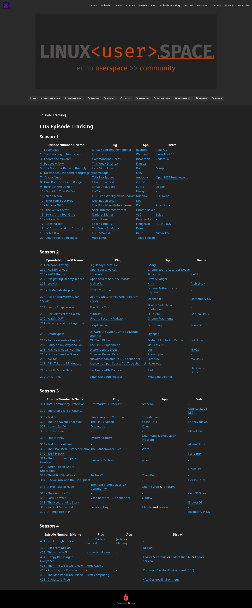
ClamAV (147, 498)
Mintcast (95, 314)
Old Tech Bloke (100, 340)
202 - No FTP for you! (54, 269)
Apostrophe (156, 354)
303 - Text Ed (48, 417)
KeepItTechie (99, 325)
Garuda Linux (200, 314)
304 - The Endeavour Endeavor (61, 422)
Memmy (122, 543)
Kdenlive (142, 196)
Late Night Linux (103, 168)
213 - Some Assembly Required (61, 340)
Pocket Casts (163, 98)
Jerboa (120, 539)
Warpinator (144, 154)
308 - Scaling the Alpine (56, 444)
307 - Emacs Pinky (52, 438)
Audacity (142, 177)
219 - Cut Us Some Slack (56, 370)
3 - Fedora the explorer (55, 159)
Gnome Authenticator (162, 288)
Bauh (139, 233)
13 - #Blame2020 (51, 205)
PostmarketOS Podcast (106, 404)
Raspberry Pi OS (199, 512)
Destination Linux (104, 200)
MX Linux (197, 359)
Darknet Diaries (102, 214)
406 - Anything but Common (59, 570)
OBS (139, 173)
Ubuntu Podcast (103, 182)
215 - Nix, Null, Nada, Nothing (60, 349)
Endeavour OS (198, 422)
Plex (139, 205)
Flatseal (141, 163)
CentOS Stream (198, 493)
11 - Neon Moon (51, 196)
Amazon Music (75, 98)
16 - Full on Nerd (51, 219)
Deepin (161, 187)
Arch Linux (198, 283)
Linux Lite (194, 469)
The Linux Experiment (105, 345)
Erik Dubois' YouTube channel (112, 205)
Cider (145, 426)
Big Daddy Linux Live (104, 265)
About (93, 5)
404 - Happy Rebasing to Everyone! (56, 559)
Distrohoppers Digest (104, 349)
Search (143, 5)
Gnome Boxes (145, 210)
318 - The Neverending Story (59, 502)
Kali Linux (194, 453)
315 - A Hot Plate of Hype (57, 487)
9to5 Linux (99, 238)
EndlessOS (195, 502)
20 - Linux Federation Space (59, 238)
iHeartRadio (184, 98)
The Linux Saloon (102, 422)
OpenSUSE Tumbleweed (172, 177)
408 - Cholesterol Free (55, 579)
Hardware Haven (98, 552)
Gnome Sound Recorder (164, 269)
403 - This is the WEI (53, 552)
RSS (34, 98)
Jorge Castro (94, 566)
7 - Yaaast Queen (51, 177)
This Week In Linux (105, 163)
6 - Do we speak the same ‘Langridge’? (66, 173)
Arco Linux (163, 205)
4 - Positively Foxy (52, 163)
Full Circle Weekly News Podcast (113, 196)
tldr (150, 349)
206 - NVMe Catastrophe (56, 290)
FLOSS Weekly (101, 233)
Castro (127, 98)
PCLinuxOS (163, 224)
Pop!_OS (161, 150)
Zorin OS (196, 325)
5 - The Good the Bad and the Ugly (63, 168)
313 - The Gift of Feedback (57, 475)
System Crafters (101, 438)
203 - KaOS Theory (52, 274)
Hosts (119, 5)
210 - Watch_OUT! (52, 318)
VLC (138, 214)
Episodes (106, 5)
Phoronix (96, 274)
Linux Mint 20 (165, 154)
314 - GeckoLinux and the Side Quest (65, 480)
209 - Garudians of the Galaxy (60, 314)
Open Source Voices (103, 269)
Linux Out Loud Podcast (106, 377)
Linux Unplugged (104, 187)
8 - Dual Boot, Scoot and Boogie (61, 182)
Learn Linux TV (102, 224)
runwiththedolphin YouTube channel (115, 359)
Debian (148, 548)
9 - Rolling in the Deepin (56, 187)
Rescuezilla (143, 219)
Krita (151, 283)
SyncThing (155, 325)
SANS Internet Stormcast (109, 210)
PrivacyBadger (157, 279)
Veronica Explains (103, 460)
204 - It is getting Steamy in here (62, 279)
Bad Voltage (100, 173)
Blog (153, 5)
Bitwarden (143, 159)
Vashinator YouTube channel (110, 498)
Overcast (144, 98)
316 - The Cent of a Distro (57, 493)
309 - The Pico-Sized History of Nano (64, 449)
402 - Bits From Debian (55, 548)
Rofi (138, 168)
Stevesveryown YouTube (107, 417)
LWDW (96, 191)
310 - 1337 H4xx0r (52, 453)
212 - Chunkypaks (52, 334)
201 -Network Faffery (54, 265)
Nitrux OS (162, 233)
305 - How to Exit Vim (54, 426)
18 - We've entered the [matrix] (61, 228)
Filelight (141, 191)
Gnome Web (150, 487)
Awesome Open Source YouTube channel (118, 363)
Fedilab (150, 238)
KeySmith (154, 292)
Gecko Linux (196, 480)
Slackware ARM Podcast (106, 370)
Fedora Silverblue (155, 557)
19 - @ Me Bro (49, 233)
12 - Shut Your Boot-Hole (56, 200)
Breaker (95, 98)
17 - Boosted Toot (51, 224)
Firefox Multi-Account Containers (162, 307)
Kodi (139, 200)
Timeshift (154, 274)
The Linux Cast (100, 307)
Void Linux (198, 340)
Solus (159, 214)
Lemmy (216, 5)
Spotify (203, 98)
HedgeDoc (143, 224)
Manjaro (161, 168)
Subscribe (243, 5)
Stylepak (153, 334)
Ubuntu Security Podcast (106, 318)
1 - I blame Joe (49, 150)
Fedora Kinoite (181, 557)
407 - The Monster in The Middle (62, 575)
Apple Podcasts (52, 98)
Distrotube (98, 426)
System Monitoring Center (165, 340)
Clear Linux (196, 431)
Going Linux (100, 219)
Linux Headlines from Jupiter (111, 150)
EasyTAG (159, 345)
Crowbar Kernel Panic (104, 354)
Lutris (140, 187)
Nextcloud (154, 363)
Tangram (168, 487)
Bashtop (141, 150)
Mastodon (202, 5)
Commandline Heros (106, 159)
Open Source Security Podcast (110, 279)
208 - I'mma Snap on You (57, 307)
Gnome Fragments (160, 318)
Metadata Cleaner (160, 377)
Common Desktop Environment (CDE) (168, 570)
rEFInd (140, 182)
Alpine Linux (196, 444)
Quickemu (155, 314)
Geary (152, 265)
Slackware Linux (197, 370)
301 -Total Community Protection (62, 404)
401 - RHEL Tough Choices (57, 541)
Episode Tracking (170, 5)
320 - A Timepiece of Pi (55, 512)
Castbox (111, 98)
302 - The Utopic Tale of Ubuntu (61, 411)
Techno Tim (98, 475)
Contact (130, 5)
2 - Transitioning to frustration (60, 154)
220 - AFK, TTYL (50, 377)
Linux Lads (99, 154)
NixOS (195, 349)
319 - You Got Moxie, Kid (56, 507)
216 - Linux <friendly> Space (59, 354)
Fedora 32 (163, 159)
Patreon (229, 5)
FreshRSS (154, 359)
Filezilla (147, 507)
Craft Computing (97, 575)
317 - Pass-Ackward (53, 498)
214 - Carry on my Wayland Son (61, 345)
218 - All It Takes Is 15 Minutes (60, 363)
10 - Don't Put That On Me (57, 191)
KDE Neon (163, 196)
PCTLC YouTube (100, 290)
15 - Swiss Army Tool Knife (57, 214)
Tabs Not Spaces (103, 177)
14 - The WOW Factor (54, 210)
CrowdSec (148, 475)
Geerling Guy (100, 507)
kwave (185, 269)
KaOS (194, 274)
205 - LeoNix (48, 283)
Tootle (140, 238)
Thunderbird (150, 417)
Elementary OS (201, 299)
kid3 (150, 345)
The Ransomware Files (106, 449)
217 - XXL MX (48, 359)
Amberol (148, 404)
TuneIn (218, 98)
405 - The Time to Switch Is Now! (62, 566)
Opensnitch (155, 299)
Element (141, 228)
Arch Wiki (96, 283)
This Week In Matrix (105, 228)
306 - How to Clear (52, 431)
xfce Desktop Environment (161, 579)
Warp (145, 449)
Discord (188, 5)
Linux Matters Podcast (95, 541)
